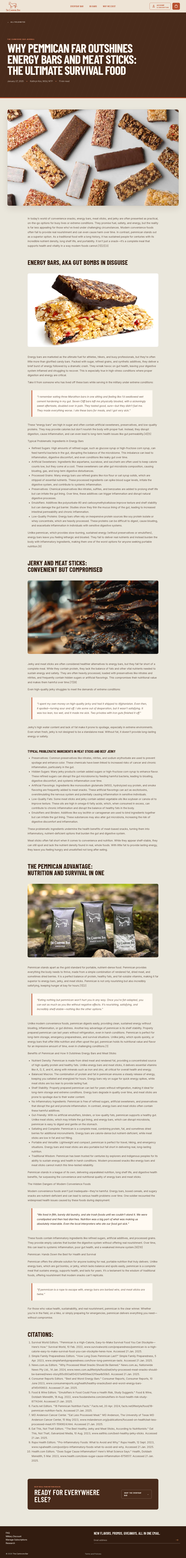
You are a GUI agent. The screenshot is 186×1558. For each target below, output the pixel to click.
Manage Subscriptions (16, 1539)
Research (10, 1543)
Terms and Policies (93, 1554)
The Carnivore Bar (20, 1554)
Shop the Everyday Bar (136, 1494)
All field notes (16, 22)
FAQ (8, 1533)
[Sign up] (177, 1540)
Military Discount (13, 1536)
